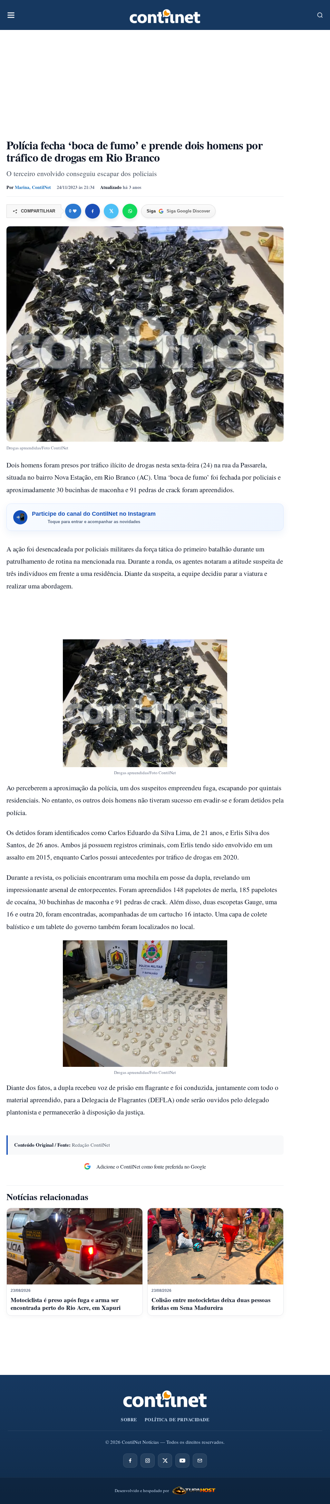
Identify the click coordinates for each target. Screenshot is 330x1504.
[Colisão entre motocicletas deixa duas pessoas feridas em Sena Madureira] (215, 1246)
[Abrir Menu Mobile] (10, 15)
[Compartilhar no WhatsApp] (129, 211)
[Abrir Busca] (320, 15)
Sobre (129, 1419)
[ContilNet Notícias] (165, 15)
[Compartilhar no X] (111, 211)
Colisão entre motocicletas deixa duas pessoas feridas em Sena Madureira (210, 1303)
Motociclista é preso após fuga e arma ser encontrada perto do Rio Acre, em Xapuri (66, 1303)
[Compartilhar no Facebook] (92, 211)
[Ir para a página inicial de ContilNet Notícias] (165, 1399)
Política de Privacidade (177, 1419)
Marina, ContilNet (33, 187)
